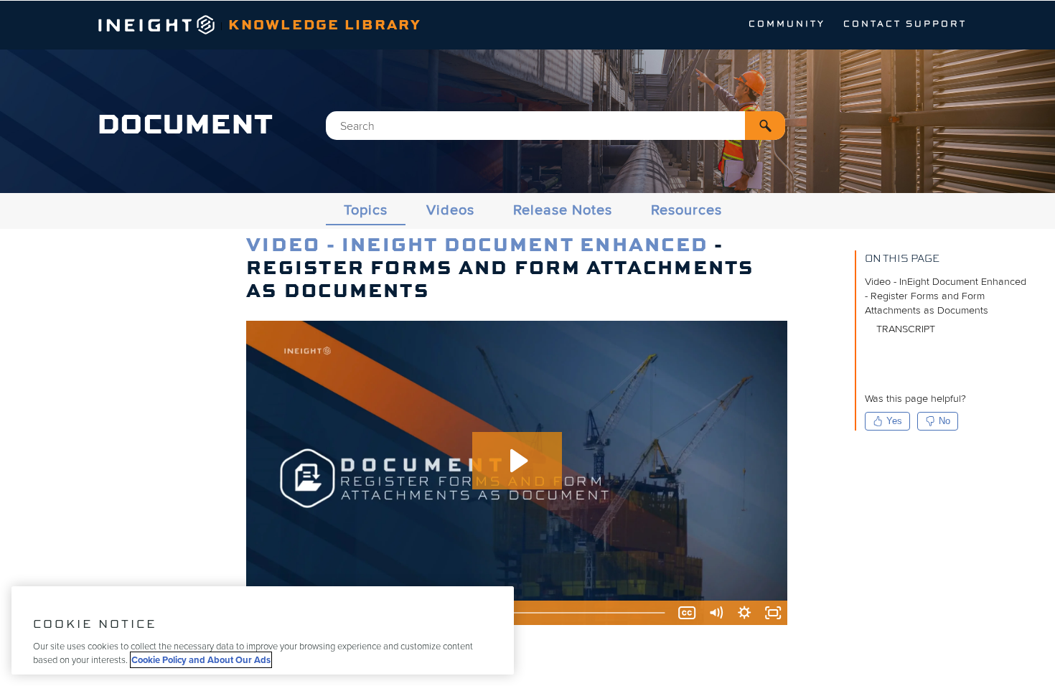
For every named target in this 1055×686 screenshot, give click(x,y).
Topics (366, 210)
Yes (894, 420)
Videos (450, 210)
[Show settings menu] (744, 613)
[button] (765, 125)
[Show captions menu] (686, 613)
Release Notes (562, 210)
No (944, 420)
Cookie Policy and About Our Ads (201, 660)
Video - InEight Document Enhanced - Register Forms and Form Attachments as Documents (945, 296)
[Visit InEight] (156, 31)
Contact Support (905, 24)
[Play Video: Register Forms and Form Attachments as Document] (517, 460)
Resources (686, 210)
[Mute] (715, 613)
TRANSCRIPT (905, 329)
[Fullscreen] (773, 613)
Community (787, 24)
